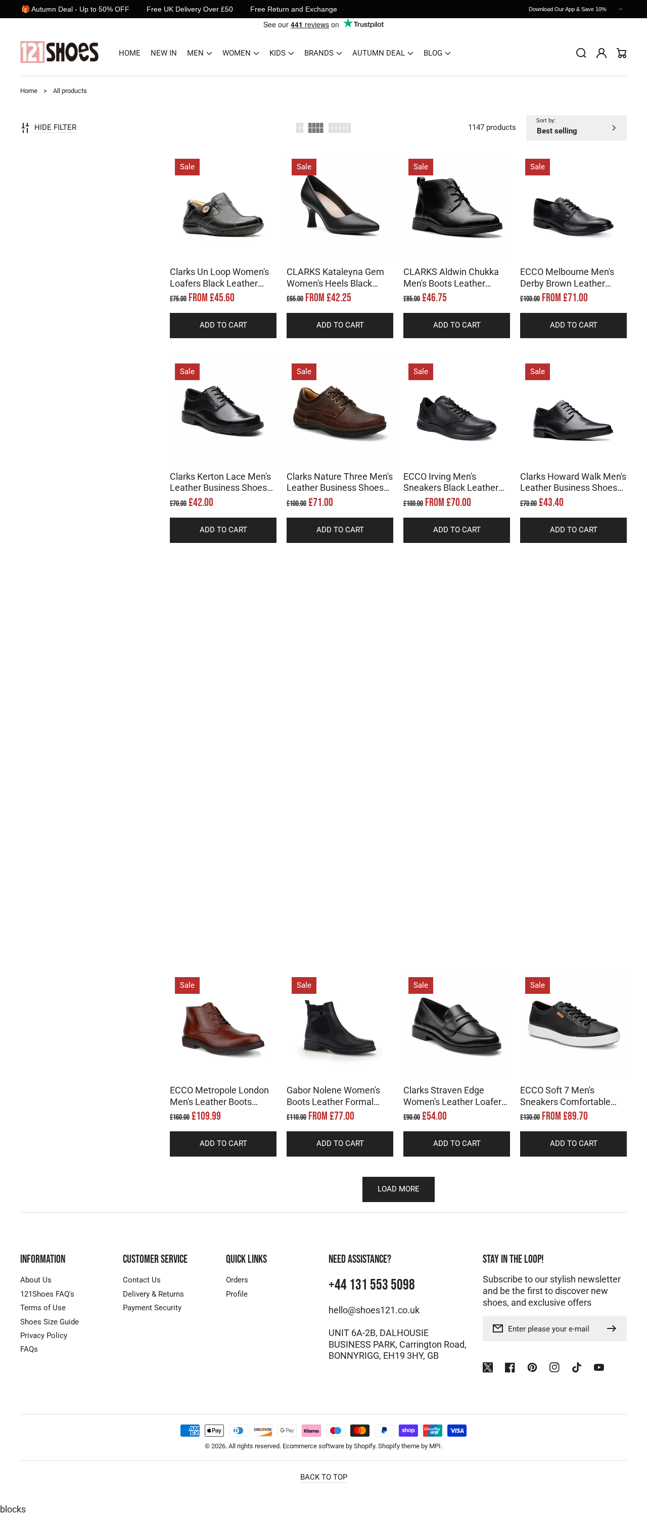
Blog (433, 53)
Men (195, 53)
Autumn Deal (378, 53)
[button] (199, 53)
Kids (277, 53)
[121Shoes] (60, 53)
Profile (237, 1294)
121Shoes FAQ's (47, 1294)
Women (236, 53)
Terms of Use (43, 1307)
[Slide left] (213, 242)
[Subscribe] (614, 1328)
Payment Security (152, 1307)
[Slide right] (233, 242)
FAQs (29, 1349)
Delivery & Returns (153, 1294)
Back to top (323, 1477)
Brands (319, 53)
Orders (237, 1279)
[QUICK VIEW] (223, 232)
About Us (36, 1279)
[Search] (581, 53)
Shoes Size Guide (49, 1321)
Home (28, 91)
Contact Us (142, 1279)
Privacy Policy (43, 1335)
